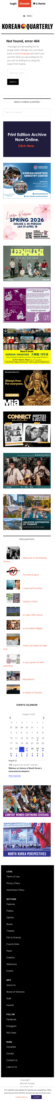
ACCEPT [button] (36, 1097)
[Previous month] (10, 717)
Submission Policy (15, 890)
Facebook (11, 1019)
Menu (29, 16)
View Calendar (15, 775)
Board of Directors (15, 992)
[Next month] (43, 717)
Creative (10, 957)
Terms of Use (12, 876)
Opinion (10, 917)
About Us (11, 985)
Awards (10, 1005)
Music (9, 951)
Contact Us (11, 1060)
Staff (8, 998)
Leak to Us (11, 1067)
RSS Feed (11, 1033)
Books (9, 924)
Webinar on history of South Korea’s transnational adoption (25, 770)
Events (9, 971)
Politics (9, 911)
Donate (25, 3)
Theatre (10, 931)
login (13, 3)
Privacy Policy (13, 883)
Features (10, 904)
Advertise (11, 1047)
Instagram (11, 1026)
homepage (24, 53)
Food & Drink (12, 944)
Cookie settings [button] (21, 1097)
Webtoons (11, 964)
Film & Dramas (13, 937)
